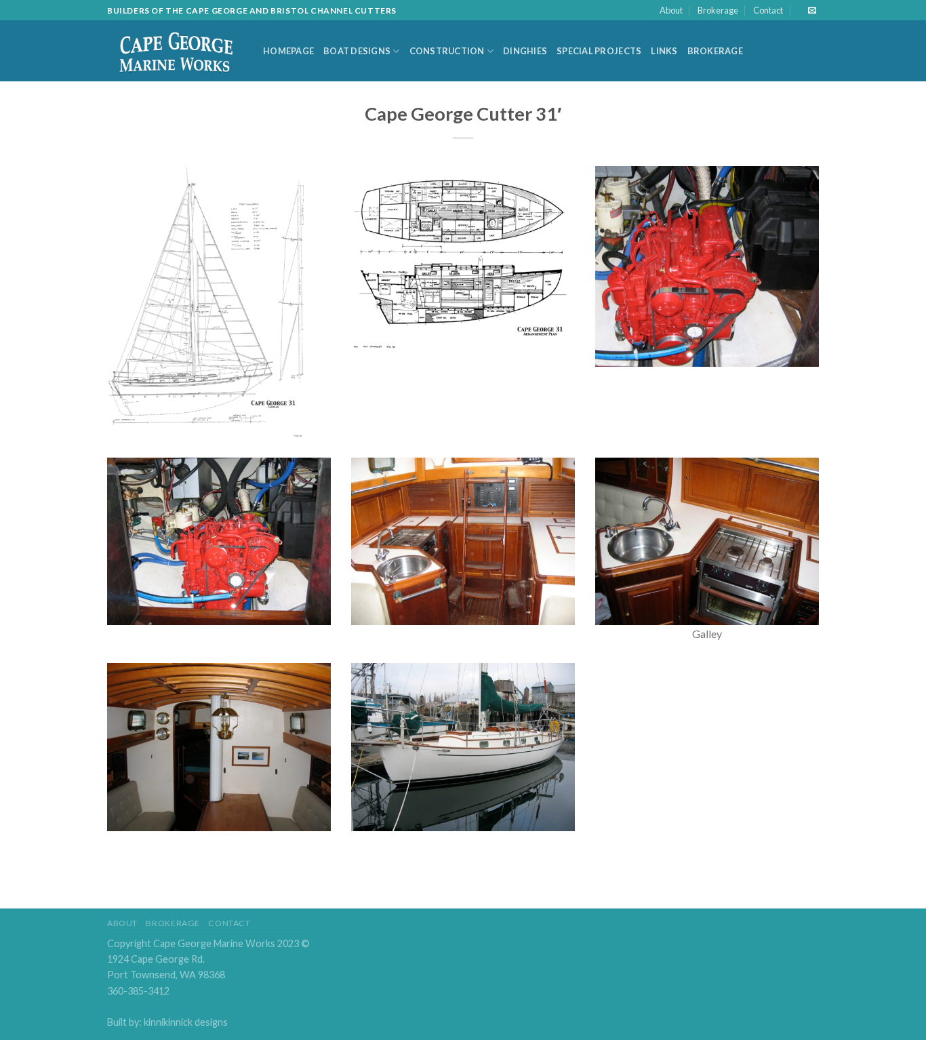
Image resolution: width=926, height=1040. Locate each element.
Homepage (288, 50)
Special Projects (599, 50)
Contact (768, 10)
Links (664, 50)
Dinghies (525, 50)
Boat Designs (356, 50)
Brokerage (718, 10)
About (671, 10)
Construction (447, 50)
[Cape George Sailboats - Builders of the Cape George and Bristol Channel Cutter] (175, 51)
